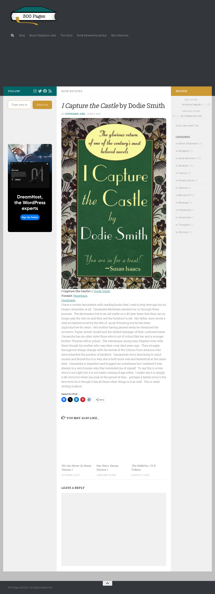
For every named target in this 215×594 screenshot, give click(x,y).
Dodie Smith (102, 291)
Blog (22, 35)
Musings (183, 202)
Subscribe (42, 104)
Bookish (183, 165)
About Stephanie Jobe (42, 35)
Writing (182, 232)
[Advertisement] (107, 63)
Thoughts (184, 224)
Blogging (183, 150)
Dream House (186, 180)
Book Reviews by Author (92, 35)
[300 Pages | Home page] (33, 15)
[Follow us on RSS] (50, 91)
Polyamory (184, 209)
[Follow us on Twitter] (40, 91)
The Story (66, 35)
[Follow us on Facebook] (45, 91)
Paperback (80, 296)
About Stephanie (188, 143)
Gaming (182, 187)
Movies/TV (184, 195)
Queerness (184, 217)
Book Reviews (71, 91)
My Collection (119, 35)
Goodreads (68, 300)
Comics (182, 172)
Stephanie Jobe (75, 113)
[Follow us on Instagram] (35, 91)
